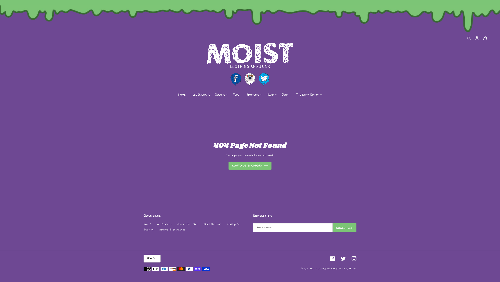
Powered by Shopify (346, 269)
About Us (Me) (212, 224)
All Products (164, 224)
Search (147, 224)
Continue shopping (247, 165)
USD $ (151, 258)
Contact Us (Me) (187, 224)
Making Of (233, 224)
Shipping (149, 229)
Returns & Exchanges (172, 229)
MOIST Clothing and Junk (322, 269)
